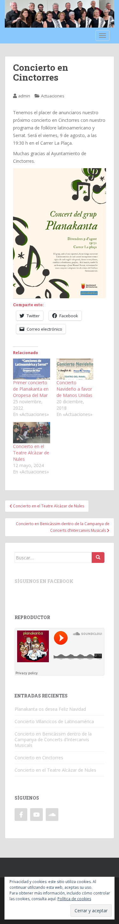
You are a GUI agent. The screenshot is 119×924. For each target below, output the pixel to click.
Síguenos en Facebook (44, 581)
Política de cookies (74, 898)
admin (24, 96)
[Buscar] (98, 557)
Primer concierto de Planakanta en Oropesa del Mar (31, 389)
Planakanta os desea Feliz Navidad (50, 709)
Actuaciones (52, 96)
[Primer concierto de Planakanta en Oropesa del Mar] (31, 369)
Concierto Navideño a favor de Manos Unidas (74, 389)
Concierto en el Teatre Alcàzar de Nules (31, 452)
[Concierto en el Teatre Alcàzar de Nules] (31, 432)
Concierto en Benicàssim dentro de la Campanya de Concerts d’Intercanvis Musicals (53, 739)
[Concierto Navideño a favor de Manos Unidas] (75, 369)
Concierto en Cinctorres (39, 758)
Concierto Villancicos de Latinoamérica (54, 721)
